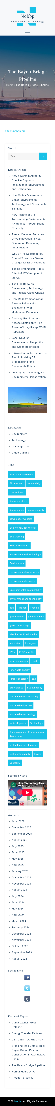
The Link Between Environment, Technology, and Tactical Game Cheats (28, 288)
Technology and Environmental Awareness (27, 734)
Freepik (34, 607)
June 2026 (18, 821)
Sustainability (34, 687)
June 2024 (18, 902)
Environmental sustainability (26, 590)
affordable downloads (22, 474)
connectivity (34, 483)
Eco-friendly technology (23, 527)
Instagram (31, 643)
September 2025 (22, 833)
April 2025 (18, 865)
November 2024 (21, 883)
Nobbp (27, 16)
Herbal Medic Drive (23, 1071)
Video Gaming (20, 452)
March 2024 (19, 921)
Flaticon (22, 607)
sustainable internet (21, 705)
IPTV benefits (27, 652)
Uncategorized (21, 446)
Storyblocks (16, 687)
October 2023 (20, 946)
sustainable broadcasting (24, 696)
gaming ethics (36, 616)
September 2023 (22, 952)
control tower (17, 492)
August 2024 (19, 890)
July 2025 (18, 846)
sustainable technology (23, 714)
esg (12, 607)
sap (34, 678)
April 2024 (18, 915)
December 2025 (21, 827)
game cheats (17, 616)
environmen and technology (25, 554)
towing (37, 754)
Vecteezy (15, 763)
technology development (23, 745)
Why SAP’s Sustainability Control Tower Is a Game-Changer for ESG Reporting (29, 258)
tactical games (18, 723)
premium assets (19, 661)
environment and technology (26, 598)
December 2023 (21, 933)
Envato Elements (19, 545)
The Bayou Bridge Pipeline (28, 1065)
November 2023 (21, 940)
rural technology (19, 678)
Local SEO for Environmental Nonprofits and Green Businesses (27, 342)
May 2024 (18, 908)
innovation (15, 643)
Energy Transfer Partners (27, 1033)
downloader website (21, 519)
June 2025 (18, 852)
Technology (19, 440)
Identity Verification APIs (24, 634)
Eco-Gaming (17, 536)
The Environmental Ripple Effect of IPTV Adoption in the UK (28, 273)
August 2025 (19, 840)
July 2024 (18, 896)
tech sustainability (20, 754)
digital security (36, 510)
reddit (35, 661)
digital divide (17, 510)
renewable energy (20, 670)
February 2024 (21, 927)
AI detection (16, 483)
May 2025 (18, 858)
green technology (19, 625)
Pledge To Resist (22, 1077)
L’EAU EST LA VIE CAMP (27, 1039)
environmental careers (22, 581)
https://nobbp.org (15, 131)
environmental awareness (24, 572)
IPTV (12, 652)
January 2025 (20, 871)
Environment (19, 434)
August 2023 (19, 958)
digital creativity (19, 501)
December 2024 (21, 877)
